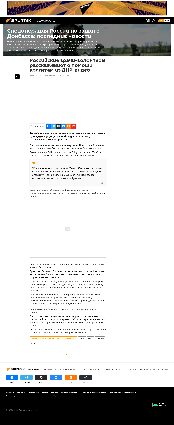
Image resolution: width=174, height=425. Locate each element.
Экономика (107, 369)
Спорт (156, 369)
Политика (94, 369)
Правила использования (38, 392)
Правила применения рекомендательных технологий (28, 396)
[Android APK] (159, 405)
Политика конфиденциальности (93, 392)
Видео (33, 343)
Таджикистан (50, 369)
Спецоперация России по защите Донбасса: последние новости (53, 338)
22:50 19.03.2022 (37, 76)
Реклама (54, 392)
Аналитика (145, 369)
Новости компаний (69, 392)
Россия (90, 338)
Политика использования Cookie (122, 392)
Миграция (132, 369)
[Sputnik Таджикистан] (19, 24)
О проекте (10, 392)
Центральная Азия (68, 369)
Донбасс (82, 338)
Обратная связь (59, 396)
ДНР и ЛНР (100, 338)
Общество (120, 369)
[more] (102, 183)
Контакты (21, 392)
